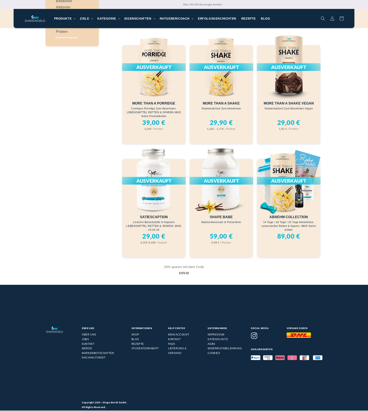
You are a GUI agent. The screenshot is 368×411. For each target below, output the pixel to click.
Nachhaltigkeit (93, 357)
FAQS (171, 343)
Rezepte (137, 343)
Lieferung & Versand (177, 351)
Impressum (216, 334)
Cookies (214, 353)
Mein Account (178, 334)
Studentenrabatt (145, 348)
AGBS (211, 343)
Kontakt (88, 343)
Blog (135, 339)
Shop (135, 334)
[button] (65, 18)
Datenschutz (218, 339)
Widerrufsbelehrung (225, 348)
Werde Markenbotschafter (98, 351)
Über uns (89, 334)
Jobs (85, 339)
